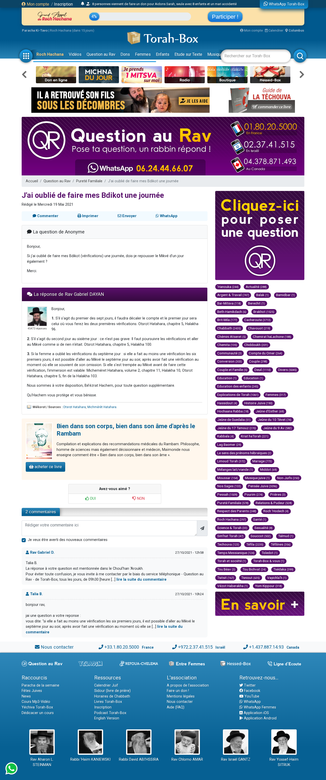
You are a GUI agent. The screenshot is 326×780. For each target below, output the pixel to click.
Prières (278, 494)
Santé (259, 519)
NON (140, 498)
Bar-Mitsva (229, 303)
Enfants (162, 54)
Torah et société (231, 561)
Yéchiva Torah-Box (37, 707)
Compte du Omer (265, 353)
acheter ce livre (48, 466)
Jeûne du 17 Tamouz (236, 428)
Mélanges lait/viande (235, 469)
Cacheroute (257, 320)
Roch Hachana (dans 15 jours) (72, 30)
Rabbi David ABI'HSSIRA (139, 759)
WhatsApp (252, 702)
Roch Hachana (50, 54)
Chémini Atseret (231, 337)
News (26, 696)
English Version (106, 718)
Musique (215, 54)
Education (227, 378)
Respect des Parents (236, 511)
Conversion (229, 361)
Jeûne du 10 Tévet (274, 419)
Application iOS (256, 713)
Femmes (143, 54)
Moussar (227, 478)
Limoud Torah (231, 461)
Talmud (285, 536)
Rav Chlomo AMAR (187, 759)
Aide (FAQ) (175, 707)
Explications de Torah (238, 395)
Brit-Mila (227, 320)
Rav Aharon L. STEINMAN (42, 762)
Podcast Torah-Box (110, 713)
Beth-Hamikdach (231, 312)
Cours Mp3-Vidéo (36, 702)
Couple (258, 361)
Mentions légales (181, 696)
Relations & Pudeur (274, 503)
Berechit (256, 303)
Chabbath (229, 328)
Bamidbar (285, 295)
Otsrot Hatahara (74, 407)
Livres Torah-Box (108, 702)
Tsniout (250, 578)
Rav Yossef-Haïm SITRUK (283, 762)
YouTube (251, 696)
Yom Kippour (268, 586)
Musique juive (257, 478)
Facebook (251, 691)
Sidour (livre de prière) (112, 691)
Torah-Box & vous (268, 561)
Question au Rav (101, 54)
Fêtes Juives (32, 691)
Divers (287, 370)
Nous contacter (57, 647)
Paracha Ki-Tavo (35, 30)
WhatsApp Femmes (259, 707)
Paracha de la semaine (40, 685)
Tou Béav (226, 569)
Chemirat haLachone (272, 337)
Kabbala (225, 436)
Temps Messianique (235, 553)
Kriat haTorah (254, 436)
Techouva (228, 544)
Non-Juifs (288, 478)
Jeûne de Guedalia (234, 419)
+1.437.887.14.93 (266, 647)
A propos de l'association (188, 685)
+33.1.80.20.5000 (121, 647)
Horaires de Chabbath (112, 696)
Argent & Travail (233, 295)
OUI (92, 498)
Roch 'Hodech (276, 511)
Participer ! (225, 16)
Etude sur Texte (188, 54)
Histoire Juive (258, 403)
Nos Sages (229, 486)
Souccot (261, 536)
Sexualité (263, 528)
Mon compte (37, 4)
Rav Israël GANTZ (235, 759)
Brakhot (263, 312)
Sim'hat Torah (230, 536)
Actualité (256, 287)
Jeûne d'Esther (270, 411)
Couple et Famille (232, 370)
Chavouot (259, 328)
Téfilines (281, 544)
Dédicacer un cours (38, 713)
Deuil (262, 370)
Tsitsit (225, 578)
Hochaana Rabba (233, 411)
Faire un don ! (178, 691)
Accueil (32, 181)
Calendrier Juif (106, 685)
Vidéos (75, 54)
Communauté (229, 353)
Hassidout (227, 403)
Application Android (260, 718)
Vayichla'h (277, 578)
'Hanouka (228, 287)
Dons (125, 54)
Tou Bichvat (254, 569)
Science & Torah (232, 528)
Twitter (249, 685)
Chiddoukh (256, 345)
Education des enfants (237, 386)
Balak (262, 295)
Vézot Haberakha (232, 586)
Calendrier (275, 30)
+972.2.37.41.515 (195, 647)
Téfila (254, 544)
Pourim (253, 494)
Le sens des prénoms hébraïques (244, 453)
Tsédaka (283, 569)
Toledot (270, 553)
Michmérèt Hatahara (101, 407)
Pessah (227, 494)
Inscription (63, 4)
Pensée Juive (262, 486)
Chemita (227, 345)
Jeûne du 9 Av (277, 428)
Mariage (262, 461)
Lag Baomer (229, 444)
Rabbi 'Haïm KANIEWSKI (90, 759)
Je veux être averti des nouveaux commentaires (67, 540)
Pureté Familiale (89, 181)
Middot (268, 469)
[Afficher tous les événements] (82, 4)
